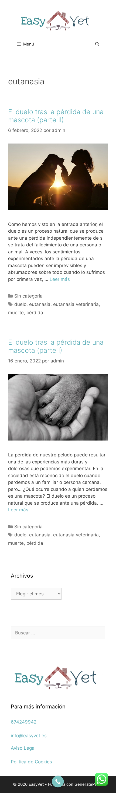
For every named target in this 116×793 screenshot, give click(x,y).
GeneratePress (88, 784)
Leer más (60, 279)
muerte (16, 312)
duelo (20, 304)
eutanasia (39, 304)
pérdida (34, 312)
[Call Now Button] (58, 782)
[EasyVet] (58, 20)
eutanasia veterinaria (76, 304)
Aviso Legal (23, 748)
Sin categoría (28, 296)
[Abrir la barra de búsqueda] (97, 44)
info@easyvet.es (29, 735)
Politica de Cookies (31, 761)
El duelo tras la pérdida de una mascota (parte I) (56, 346)
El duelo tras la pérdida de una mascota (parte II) (56, 116)
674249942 (23, 722)
